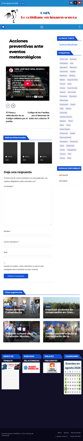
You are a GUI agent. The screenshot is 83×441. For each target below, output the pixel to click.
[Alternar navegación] (42, 27)
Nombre (7, 231)
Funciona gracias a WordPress (11, 433)
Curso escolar (72, 88)
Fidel (61, 108)
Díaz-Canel (72, 92)
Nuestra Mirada (76, 433)
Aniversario (64, 71)
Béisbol (62, 80)
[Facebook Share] (8, 106)
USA (69, 154)
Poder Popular (65, 129)
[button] (80, 27)
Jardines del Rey (66, 117)
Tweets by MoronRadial (68, 44)
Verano (62, 158)
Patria (68, 125)
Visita (69, 158)
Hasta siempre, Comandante (14, 311)
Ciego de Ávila (72, 80)
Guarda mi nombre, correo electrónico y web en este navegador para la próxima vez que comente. (24, 267)
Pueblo (72, 133)
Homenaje (63, 113)
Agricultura (63, 67)
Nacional (9, 306)
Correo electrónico (11, 242)
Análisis (72, 71)
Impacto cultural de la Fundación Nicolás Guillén (19, 336)
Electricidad (64, 100)
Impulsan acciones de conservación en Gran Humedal (59, 312)
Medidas (63, 121)
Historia (68, 108)
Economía (63, 96)
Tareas (62, 150)
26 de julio (64, 59)
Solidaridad (70, 146)
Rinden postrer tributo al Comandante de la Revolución (61, 336)
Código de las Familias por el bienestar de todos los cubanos (38, 115)
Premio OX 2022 (75, 436)
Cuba (69, 84)
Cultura (62, 88)
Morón (70, 121)
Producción (64, 133)
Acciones (73, 59)
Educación (73, 96)
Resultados (64, 141)
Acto (71, 63)
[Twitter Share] (13, 106)
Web (5, 252)
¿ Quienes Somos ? (61, 436)
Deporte (62, 92)
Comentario (9, 186)
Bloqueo (72, 75)
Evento (72, 104)
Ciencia (62, 84)
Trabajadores (71, 150)
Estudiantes (64, 104)
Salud (62, 146)
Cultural (9, 330)
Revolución (74, 141)
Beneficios (63, 75)
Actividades (64, 63)
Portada (48, 330)
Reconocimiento (65, 137)
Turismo (62, 154)
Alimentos (73, 67)
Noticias (66, 433)
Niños (62, 125)
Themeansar (5, 435)
